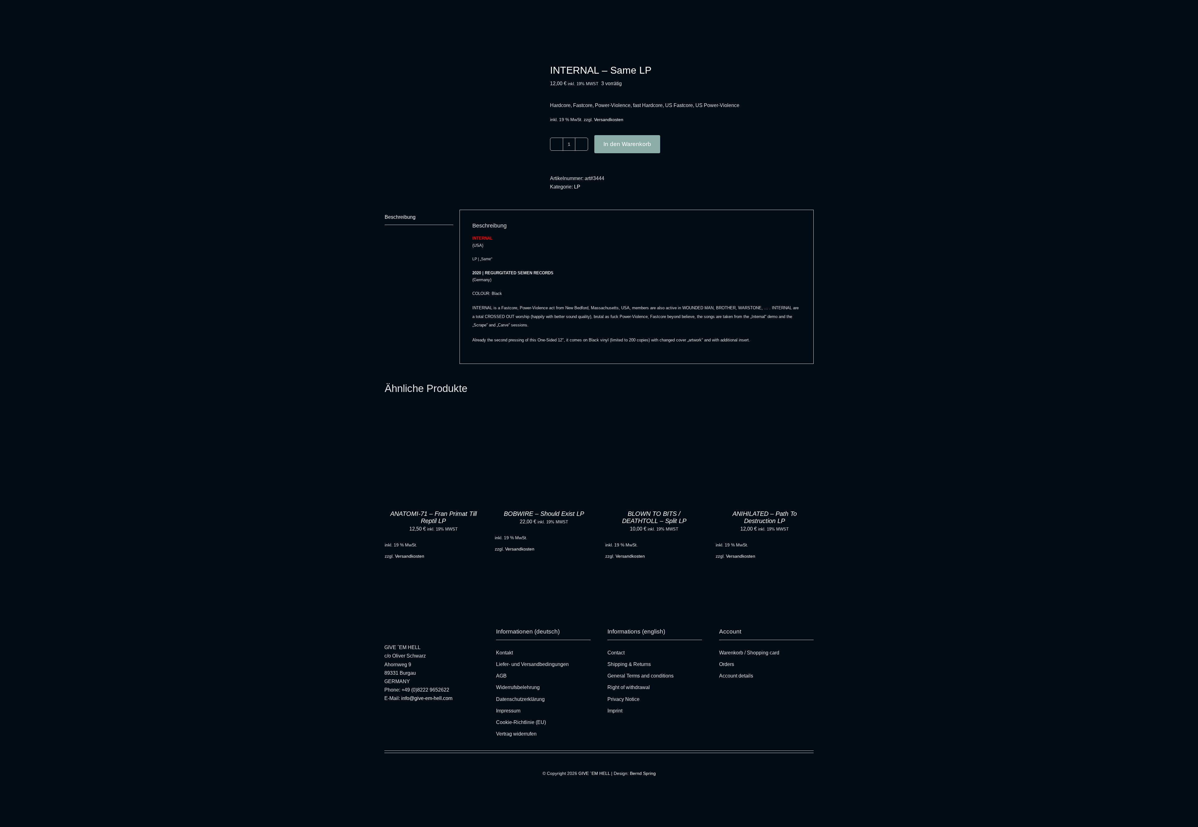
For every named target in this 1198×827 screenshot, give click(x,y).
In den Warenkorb (627, 144)
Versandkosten (608, 119)
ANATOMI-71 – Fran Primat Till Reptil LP (433, 517)
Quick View (460, 456)
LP (577, 186)
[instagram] (385, 714)
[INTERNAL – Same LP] (463, 127)
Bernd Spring (643, 773)
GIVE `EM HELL (594, 773)
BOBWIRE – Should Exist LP (544, 513)
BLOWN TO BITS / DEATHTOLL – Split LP (654, 517)
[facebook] (395, 714)
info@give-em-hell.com (426, 698)
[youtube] (404, 714)
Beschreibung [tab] (400, 217)
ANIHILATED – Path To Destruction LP (765, 517)
